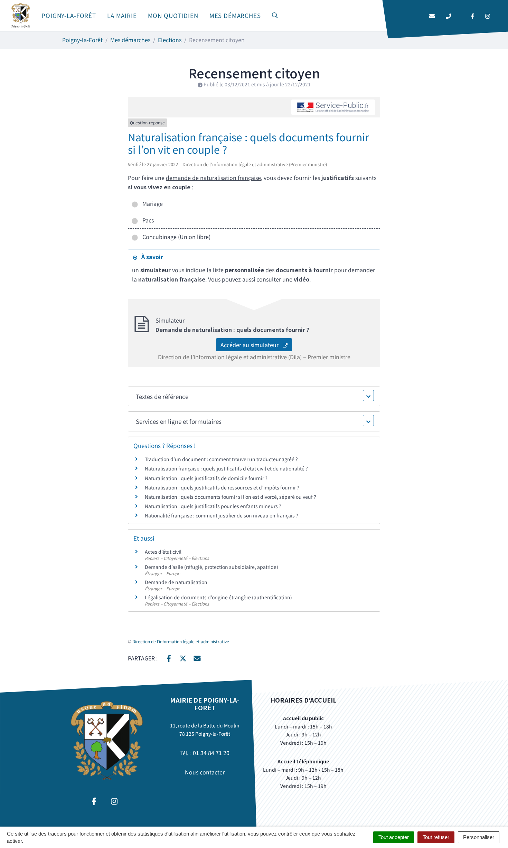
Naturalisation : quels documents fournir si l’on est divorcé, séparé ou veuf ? (230, 496)
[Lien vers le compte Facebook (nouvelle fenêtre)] (472, 15)
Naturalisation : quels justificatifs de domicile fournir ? (206, 478)
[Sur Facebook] (168, 657)
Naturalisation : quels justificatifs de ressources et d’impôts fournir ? (222, 487)
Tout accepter (393, 837)
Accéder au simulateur (251, 345)
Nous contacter (205, 772)
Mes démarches (235, 15)
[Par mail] (197, 657)
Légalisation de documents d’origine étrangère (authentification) (218, 597)
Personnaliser (478, 837)
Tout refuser (436, 837)
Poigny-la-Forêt (68, 15)
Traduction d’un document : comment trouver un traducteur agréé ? (221, 459)
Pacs (147, 220)
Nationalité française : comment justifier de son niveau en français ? (221, 515)
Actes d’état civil (163, 551)
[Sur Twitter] (183, 657)
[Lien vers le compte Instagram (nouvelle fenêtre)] (488, 15)
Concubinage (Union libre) (175, 236)
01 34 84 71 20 (211, 753)
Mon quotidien (173, 15)
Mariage (151, 203)
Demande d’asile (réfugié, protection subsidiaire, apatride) (211, 566)
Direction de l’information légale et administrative (180, 641)
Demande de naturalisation (176, 582)
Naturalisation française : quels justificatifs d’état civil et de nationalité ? (226, 468)
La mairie (122, 15)
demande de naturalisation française (213, 177)
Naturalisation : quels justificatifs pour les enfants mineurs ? (213, 506)
